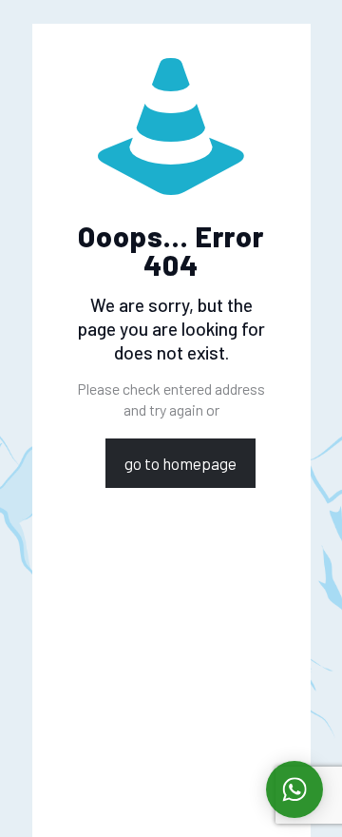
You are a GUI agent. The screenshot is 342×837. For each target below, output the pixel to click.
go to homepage (180, 463)
